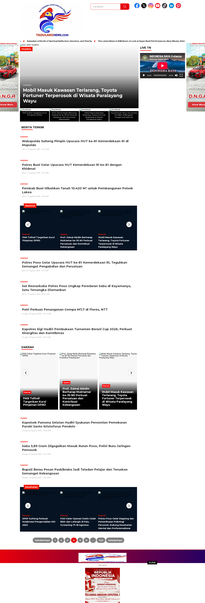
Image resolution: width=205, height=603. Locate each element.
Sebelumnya (42, 540)
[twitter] (144, 7)
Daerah (27, 85)
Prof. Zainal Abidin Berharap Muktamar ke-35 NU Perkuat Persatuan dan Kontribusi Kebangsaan (77, 396)
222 (101, 540)
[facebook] (137, 7)
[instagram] (151, 7)
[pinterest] (179, 7)
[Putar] (143, 75)
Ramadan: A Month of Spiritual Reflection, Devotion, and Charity (50, 41)
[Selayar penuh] (181, 75)
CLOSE (152, 563)
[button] (135, 76)
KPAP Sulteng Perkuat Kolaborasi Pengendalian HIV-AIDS (39, 521)
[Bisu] (176, 75)
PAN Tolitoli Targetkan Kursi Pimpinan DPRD (34, 401)
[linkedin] (172, 7)
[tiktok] (165, 7)
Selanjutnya (115, 540)
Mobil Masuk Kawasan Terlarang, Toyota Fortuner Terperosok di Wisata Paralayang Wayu (72, 96)
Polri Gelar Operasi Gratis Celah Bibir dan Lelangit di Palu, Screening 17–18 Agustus (78, 521)
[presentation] (28, 224)
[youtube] (158, 7)
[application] (162, 65)
